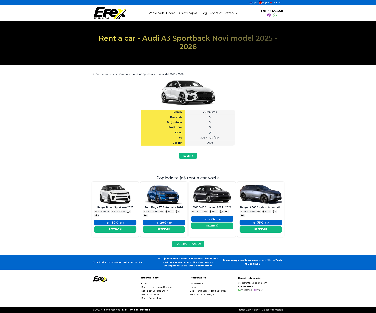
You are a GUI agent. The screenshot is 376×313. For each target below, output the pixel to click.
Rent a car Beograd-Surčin (154, 290)
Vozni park (156, 13)
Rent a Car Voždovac (152, 298)
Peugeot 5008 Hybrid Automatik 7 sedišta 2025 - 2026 (260, 207)
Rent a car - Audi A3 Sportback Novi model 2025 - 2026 (151, 74)
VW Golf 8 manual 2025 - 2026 (212, 207)
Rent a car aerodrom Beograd (156, 287)
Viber (259, 290)
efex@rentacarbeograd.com (252, 283)
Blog (204, 13)
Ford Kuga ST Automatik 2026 (164, 207)
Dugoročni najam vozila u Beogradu (208, 290)
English (265, 2)
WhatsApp (246, 290)
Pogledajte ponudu (188, 244)
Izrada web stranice (249, 309)
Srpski (255, 2)
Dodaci (171, 13)
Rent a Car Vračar (150, 294)
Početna (98, 74)
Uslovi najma (188, 13)
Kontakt (216, 13)
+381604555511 (272, 11)
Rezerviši (231, 13)
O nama (145, 283)
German (276, 2)
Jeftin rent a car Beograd (202, 294)
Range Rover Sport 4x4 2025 (115, 207)
